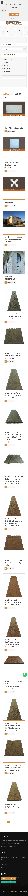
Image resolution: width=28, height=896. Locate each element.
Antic (13, 321)
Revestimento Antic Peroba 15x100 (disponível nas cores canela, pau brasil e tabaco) (12, 316)
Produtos (25, 30)
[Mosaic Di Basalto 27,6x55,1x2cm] (14, 113)
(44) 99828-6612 (14, 7)
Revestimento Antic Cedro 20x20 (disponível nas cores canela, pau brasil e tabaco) (13, 562)
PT (3, 10)
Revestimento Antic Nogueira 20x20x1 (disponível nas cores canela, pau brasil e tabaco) (12, 767)
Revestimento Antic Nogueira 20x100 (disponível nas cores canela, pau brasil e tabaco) (12, 807)
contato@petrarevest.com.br (11, 2)
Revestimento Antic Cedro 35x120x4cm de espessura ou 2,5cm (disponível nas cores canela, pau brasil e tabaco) (12, 643)
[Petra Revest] (14, 23)
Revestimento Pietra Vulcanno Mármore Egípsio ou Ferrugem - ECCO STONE (13, 239)
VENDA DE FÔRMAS (14, 14)
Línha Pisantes (7, 65)
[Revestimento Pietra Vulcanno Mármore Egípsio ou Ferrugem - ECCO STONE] (14, 223)
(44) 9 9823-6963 (20, 4)
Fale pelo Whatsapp (9, 882)
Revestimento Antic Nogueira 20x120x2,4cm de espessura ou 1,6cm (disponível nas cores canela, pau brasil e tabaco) (13, 727)
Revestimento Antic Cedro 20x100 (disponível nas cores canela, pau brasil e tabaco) (12, 602)
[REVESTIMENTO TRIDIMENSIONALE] (14, 262)
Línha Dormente (7, 68)
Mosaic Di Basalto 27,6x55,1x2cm (13, 128)
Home (20, 30)
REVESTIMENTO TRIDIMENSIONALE (9, 277)
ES (6, 10)
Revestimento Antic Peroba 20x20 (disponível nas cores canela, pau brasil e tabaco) (12, 355)
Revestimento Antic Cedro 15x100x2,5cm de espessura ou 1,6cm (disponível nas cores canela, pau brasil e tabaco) (13, 522)
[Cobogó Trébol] (14, 188)
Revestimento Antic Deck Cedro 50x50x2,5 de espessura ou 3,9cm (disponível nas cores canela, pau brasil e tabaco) (13, 685)
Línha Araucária (7, 74)
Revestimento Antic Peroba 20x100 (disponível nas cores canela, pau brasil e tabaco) (12, 395)
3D (14, 131)
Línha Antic (6, 77)
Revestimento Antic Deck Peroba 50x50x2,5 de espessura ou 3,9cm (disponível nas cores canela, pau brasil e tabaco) (13, 480)
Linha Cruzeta (7, 71)
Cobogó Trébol (8, 202)
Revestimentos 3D (8, 59)
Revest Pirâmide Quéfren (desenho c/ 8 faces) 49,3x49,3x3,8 (11, 165)
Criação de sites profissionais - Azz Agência (14, 891)
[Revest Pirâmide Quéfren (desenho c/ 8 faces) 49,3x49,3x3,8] (14, 148)
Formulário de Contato (8, 878)
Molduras (6, 62)
